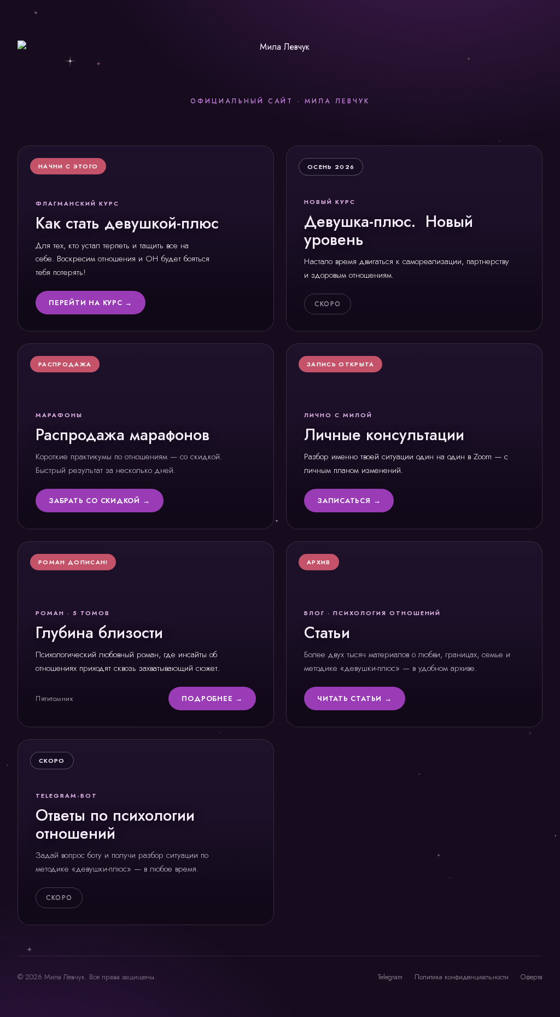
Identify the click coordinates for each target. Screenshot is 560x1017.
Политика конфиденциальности (462, 977)
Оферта (531, 977)
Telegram (390, 977)
